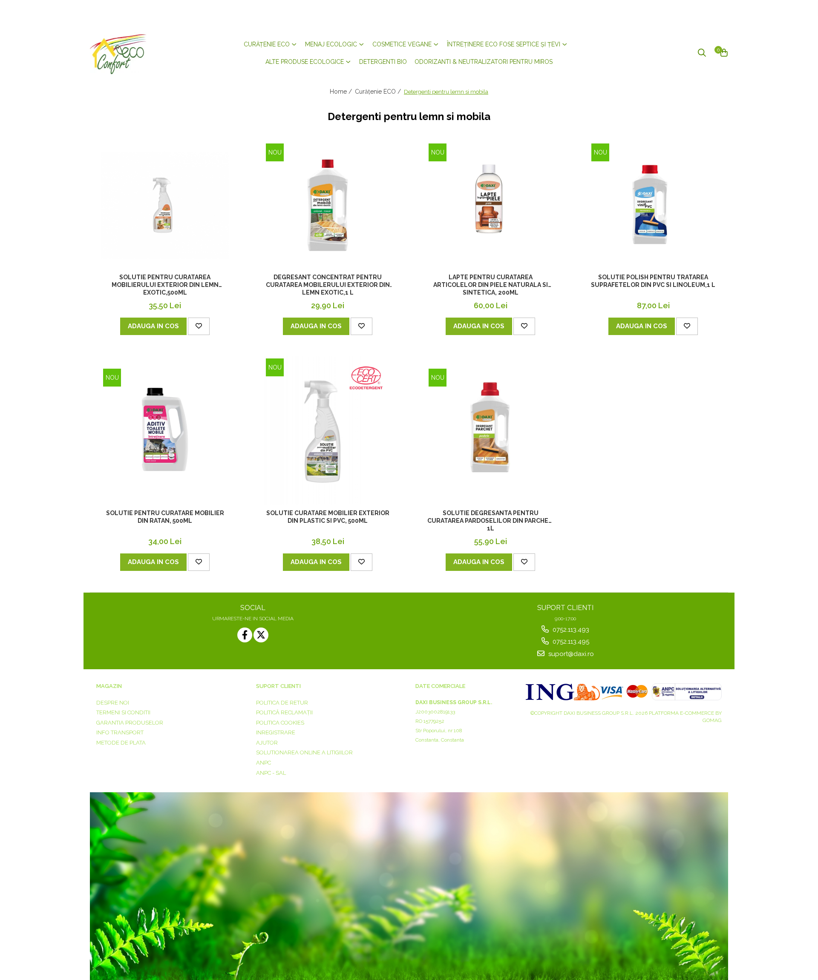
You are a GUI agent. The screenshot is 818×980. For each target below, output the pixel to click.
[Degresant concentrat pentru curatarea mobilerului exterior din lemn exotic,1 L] (328, 205)
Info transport (120, 732)
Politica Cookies (280, 722)
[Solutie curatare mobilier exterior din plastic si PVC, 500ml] (328, 430)
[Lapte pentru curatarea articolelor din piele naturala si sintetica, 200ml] (490, 205)
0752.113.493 (570, 629)
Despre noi (112, 702)
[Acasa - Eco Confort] (141, 53)
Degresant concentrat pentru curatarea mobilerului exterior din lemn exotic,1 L (328, 285)
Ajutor (267, 742)
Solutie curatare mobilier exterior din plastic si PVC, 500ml (327, 517)
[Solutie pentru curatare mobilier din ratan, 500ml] (165, 430)
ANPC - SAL (271, 773)
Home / (342, 91)
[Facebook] (244, 635)
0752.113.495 (570, 641)
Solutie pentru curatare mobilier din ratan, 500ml (165, 517)
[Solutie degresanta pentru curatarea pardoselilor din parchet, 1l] (490, 430)
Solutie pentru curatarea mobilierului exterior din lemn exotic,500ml (165, 285)
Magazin (109, 686)
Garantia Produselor (129, 722)
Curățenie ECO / (379, 91)
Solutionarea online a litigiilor (304, 752)
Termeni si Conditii (123, 712)
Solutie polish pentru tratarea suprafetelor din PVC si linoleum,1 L (653, 281)
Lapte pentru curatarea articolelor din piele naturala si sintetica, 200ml (490, 285)
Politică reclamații (284, 712)
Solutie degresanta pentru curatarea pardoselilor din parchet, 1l (490, 521)
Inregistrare (275, 732)
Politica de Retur (282, 702)
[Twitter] (260, 635)
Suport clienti (278, 686)
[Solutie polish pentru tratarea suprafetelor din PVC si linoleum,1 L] (653, 205)
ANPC (263, 762)
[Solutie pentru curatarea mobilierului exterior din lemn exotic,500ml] (165, 205)
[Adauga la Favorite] (199, 326)
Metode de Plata (121, 742)
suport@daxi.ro (570, 654)
